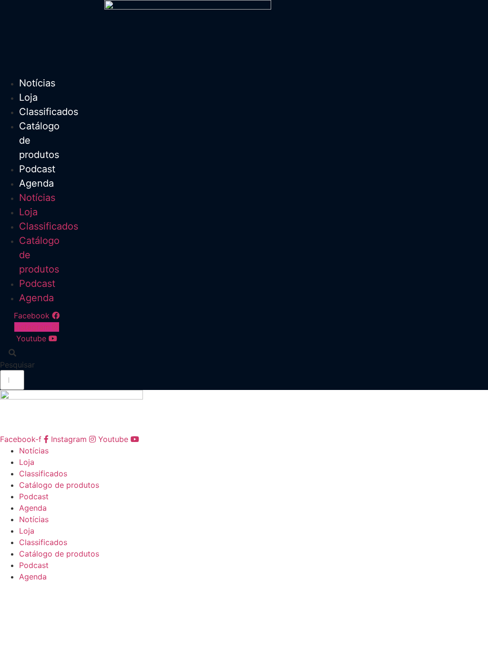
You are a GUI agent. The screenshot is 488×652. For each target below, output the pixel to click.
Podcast (37, 169)
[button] (12, 352)
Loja (28, 97)
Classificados (48, 111)
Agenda (36, 183)
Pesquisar (17, 364)
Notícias (37, 83)
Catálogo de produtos (59, 485)
